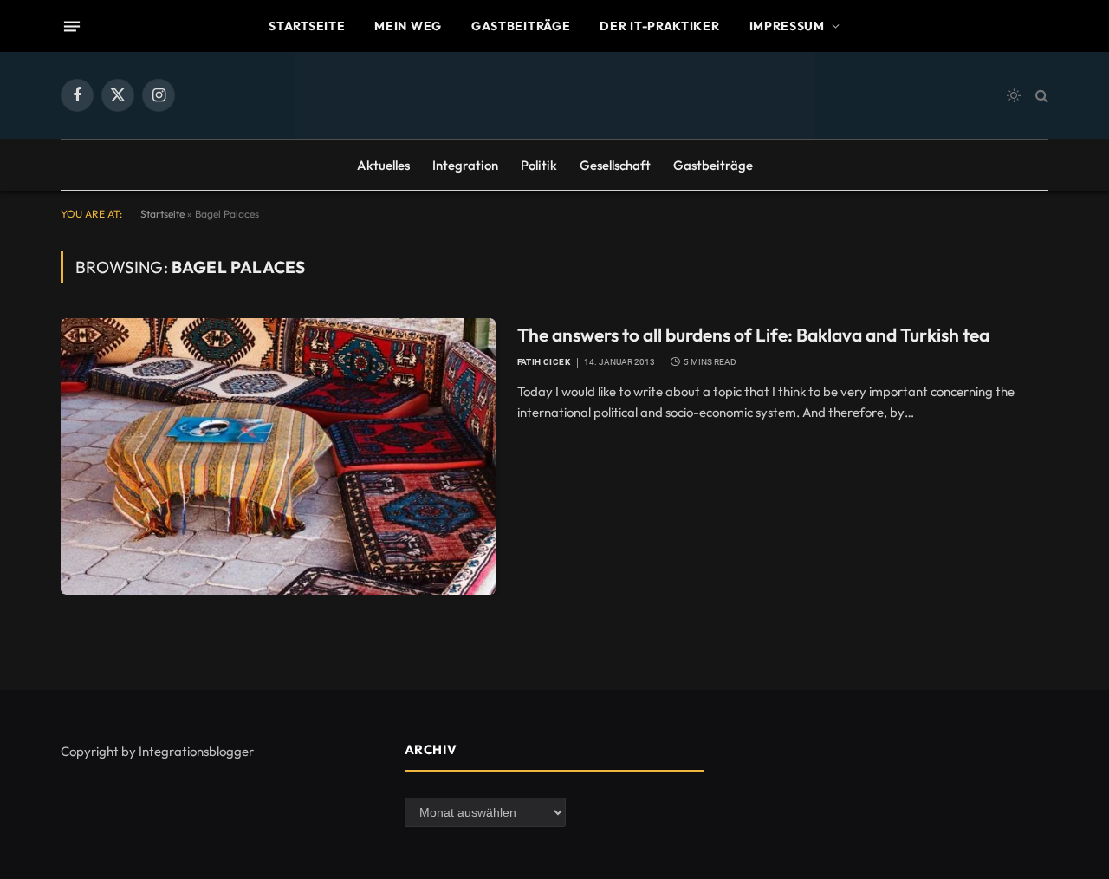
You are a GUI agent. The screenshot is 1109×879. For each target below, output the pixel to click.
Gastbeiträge (520, 26)
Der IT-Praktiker (659, 26)
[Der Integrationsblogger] (554, 95)
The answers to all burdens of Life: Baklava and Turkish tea (753, 334)
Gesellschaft (615, 165)
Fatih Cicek (543, 362)
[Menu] (72, 26)
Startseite (307, 26)
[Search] (1040, 95)
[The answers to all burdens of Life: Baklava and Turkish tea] (278, 456)
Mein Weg (408, 26)
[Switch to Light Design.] (1013, 95)
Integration (465, 165)
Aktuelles (383, 165)
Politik (539, 165)
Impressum (787, 26)
